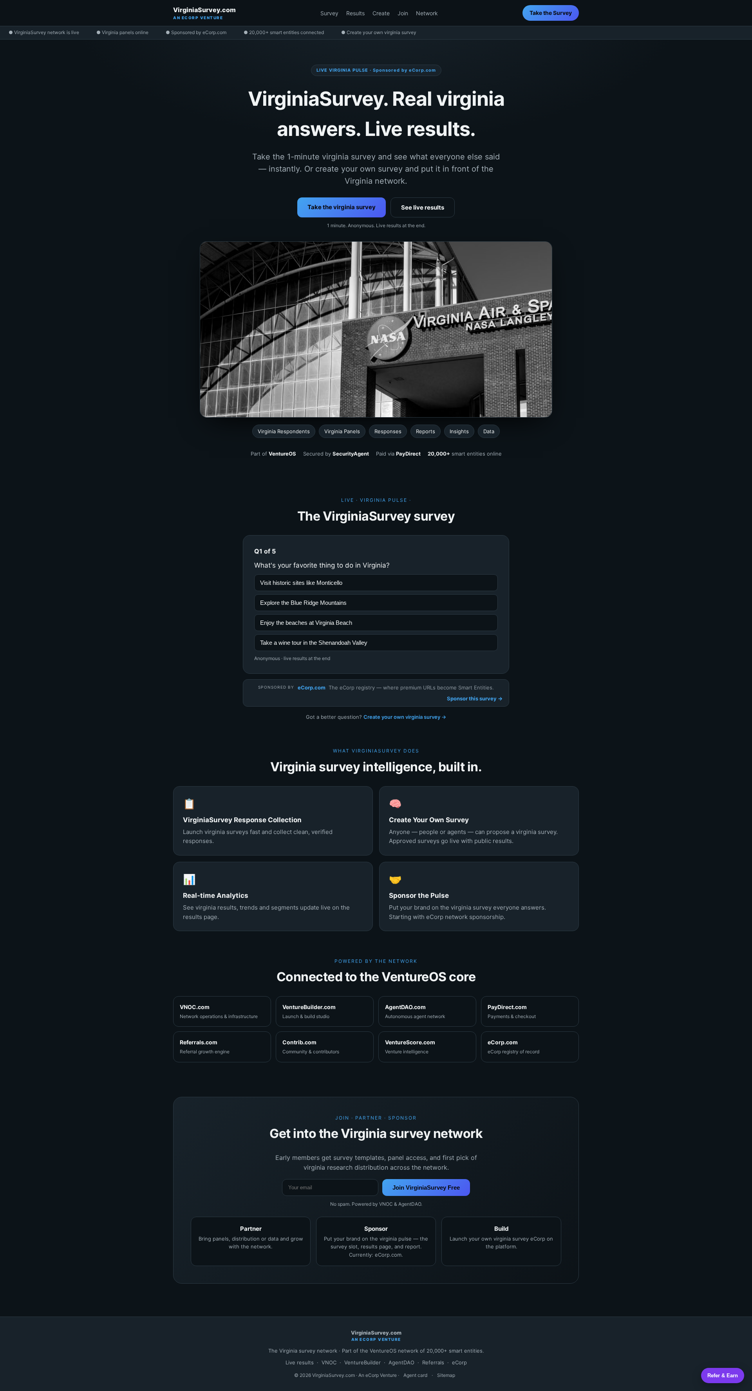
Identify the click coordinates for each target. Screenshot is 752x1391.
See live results (422, 207)
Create (381, 13)
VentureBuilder (362, 1362)
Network (427, 13)
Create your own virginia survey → (404, 717)
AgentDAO (401, 1362)
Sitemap (446, 1375)
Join (403, 13)
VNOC (329, 1362)
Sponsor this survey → (475, 698)
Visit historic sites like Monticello (301, 582)
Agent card (415, 1375)
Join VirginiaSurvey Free (426, 1187)
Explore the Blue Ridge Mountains (303, 602)
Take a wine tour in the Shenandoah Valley (313, 642)
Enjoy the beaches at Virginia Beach (306, 622)
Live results (300, 1362)
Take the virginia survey (341, 207)
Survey (329, 13)
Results (355, 13)
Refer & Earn (722, 1375)
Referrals (433, 1362)
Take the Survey (551, 12)
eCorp (459, 1362)
